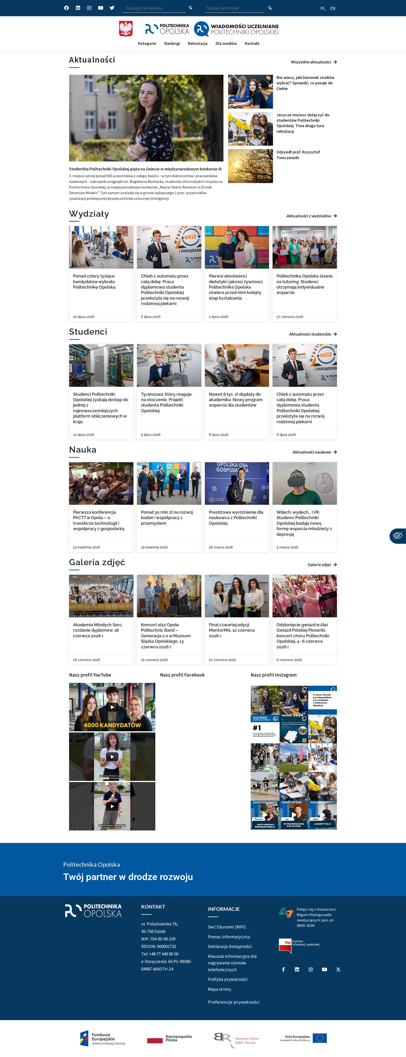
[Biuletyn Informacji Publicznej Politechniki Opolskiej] (299, 946)
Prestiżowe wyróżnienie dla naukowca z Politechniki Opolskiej (236, 518)
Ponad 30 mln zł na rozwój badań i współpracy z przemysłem (167, 518)
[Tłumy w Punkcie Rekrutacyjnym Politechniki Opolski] (265, 757)
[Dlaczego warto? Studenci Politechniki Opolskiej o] (294, 815)
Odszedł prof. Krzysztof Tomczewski (298, 154)
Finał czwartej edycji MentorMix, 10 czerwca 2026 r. (232, 630)
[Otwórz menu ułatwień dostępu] (398, 536)
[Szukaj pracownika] (191, 8)
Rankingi (172, 43)
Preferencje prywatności (233, 1002)
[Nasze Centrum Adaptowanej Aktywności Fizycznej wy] (294, 729)
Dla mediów (226, 43)
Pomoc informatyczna (229, 937)
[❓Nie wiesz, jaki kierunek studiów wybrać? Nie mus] (294, 700)
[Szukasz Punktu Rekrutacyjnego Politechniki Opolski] (294, 757)
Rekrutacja (197, 43)
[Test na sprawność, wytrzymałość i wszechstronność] (265, 786)
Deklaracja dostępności (230, 946)
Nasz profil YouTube (90, 675)
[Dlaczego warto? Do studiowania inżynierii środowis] (265, 815)
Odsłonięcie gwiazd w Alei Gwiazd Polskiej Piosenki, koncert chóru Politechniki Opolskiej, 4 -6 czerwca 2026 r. (303, 635)
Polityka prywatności (227, 979)
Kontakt (252, 43)
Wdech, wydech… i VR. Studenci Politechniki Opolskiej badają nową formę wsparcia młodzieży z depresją (304, 523)
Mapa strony (219, 989)
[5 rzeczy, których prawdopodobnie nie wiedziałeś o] (322, 700)
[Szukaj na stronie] (270, 8)
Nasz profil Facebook (182, 675)
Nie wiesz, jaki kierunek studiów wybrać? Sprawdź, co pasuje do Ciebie (305, 83)
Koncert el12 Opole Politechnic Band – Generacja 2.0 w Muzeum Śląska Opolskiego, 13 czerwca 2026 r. (166, 635)
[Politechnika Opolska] (167, 29)
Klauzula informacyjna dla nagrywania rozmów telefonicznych (232, 962)
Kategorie (147, 43)
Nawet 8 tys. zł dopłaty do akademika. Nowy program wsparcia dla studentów (236, 400)
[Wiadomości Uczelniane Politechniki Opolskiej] (236, 29)
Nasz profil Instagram (274, 675)
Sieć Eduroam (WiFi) (227, 927)
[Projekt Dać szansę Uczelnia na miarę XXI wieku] (203, 1038)
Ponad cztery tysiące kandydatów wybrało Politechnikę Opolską (94, 282)
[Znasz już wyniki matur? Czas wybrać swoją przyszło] (322, 786)
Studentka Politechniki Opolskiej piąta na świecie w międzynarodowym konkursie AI (145, 169)
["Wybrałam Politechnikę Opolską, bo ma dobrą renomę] (322, 757)
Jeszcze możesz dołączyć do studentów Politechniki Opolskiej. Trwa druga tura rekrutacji (303, 123)
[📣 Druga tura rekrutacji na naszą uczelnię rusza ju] (322, 729)
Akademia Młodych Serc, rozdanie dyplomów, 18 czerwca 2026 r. (98, 630)
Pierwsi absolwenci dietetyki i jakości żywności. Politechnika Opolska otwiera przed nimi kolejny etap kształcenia (236, 287)
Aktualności (92, 59)
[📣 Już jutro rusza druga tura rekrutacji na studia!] (265, 729)
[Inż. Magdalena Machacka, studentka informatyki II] (265, 700)
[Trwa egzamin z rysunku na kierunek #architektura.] (294, 786)
